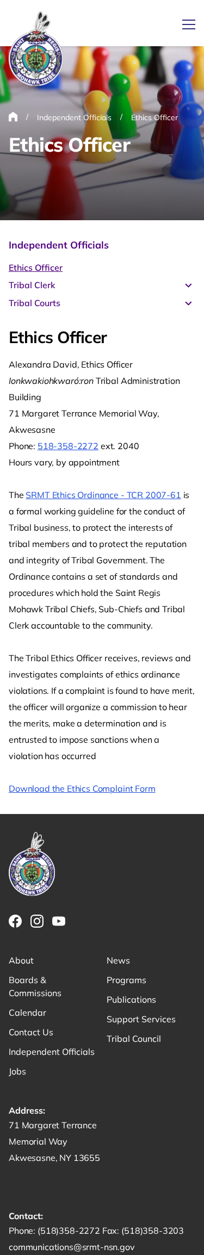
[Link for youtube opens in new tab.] (58, 921)
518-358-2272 (68, 445)
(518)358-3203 (152, 1230)
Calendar (27, 1012)
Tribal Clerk (32, 284)
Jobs (17, 1071)
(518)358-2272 (70, 1230)
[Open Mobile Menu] (188, 24)
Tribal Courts (34, 302)
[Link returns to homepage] (36, 49)
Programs (126, 979)
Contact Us (31, 1032)
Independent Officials (59, 245)
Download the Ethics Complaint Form (82, 788)
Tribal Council (134, 1038)
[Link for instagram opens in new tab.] (37, 921)
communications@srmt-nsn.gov (72, 1246)
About (21, 960)
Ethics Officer (36, 267)
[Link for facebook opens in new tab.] (15, 921)
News (118, 960)
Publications (131, 999)
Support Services (141, 1019)
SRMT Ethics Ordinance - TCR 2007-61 (103, 494)
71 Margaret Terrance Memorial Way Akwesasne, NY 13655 (54, 1141)
